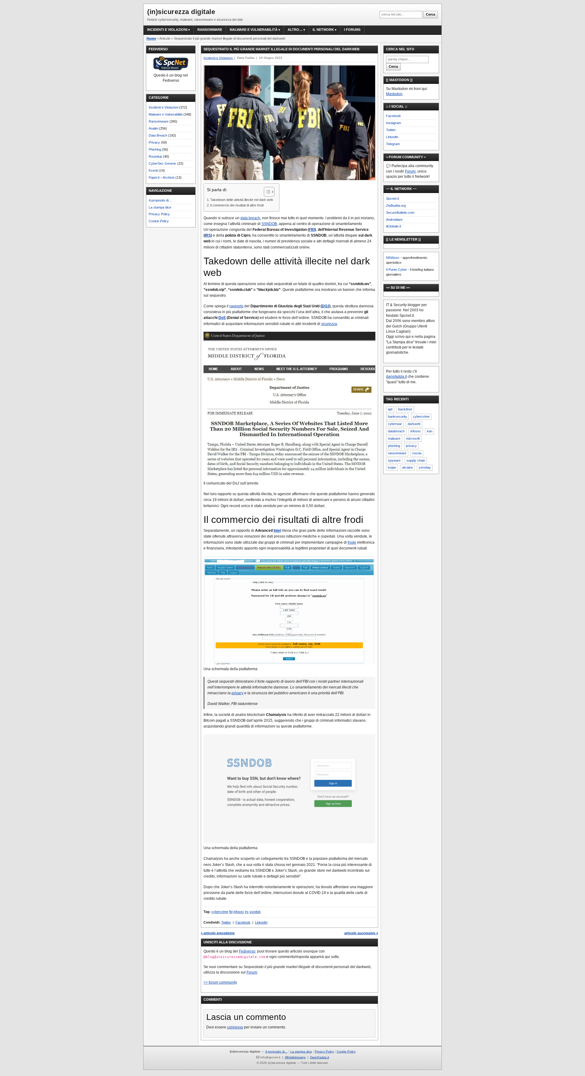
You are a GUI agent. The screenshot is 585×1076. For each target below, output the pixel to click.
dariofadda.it (396, 376)
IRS (208, 235)
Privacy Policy (159, 214)
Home (151, 38)
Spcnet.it (392, 198)
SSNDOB (269, 224)
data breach (250, 218)
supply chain (415, 460)
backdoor (405, 409)
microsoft (413, 438)
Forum (251, 972)
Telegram (393, 144)
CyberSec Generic (162, 163)
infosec (238, 911)
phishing (394, 446)
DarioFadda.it (319, 1057)
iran (429, 431)
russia (416, 453)
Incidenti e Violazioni (163, 107)
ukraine (407, 467)
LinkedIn (261, 922)
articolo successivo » (361, 933)
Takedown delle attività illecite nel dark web (241, 200)
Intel (277, 530)
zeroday (425, 467)
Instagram (393, 123)
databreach (396, 431)
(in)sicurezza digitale (181, 12)
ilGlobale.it (393, 226)
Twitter (226, 922)
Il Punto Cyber (396, 269)
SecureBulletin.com (400, 212)
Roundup (155, 156)
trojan (392, 467)
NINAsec (392, 257)
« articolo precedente (218, 933)
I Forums (352, 29)
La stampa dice (160, 207)
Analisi (153, 128)
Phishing (155, 149)
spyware (394, 460)
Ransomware (209, 29)
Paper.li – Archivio (162, 177)
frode (352, 542)
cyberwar (395, 424)
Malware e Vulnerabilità (254, 29)
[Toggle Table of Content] (266, 192)
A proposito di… (160, 200)
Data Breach (158, 135)
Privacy (154, 142)
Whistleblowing (295, 1057)
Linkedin (392, 137)
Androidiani (394, 219)
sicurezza (329, 324)
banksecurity (397, 416)
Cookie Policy (159, 221)
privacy (237, 693)
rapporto (236, 306)
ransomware (397, 453)
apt (390, 409)
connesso (235, 1027)
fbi (230, 911)
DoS (222, 318)
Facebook (243, 922)
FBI (312, 229)
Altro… (295, 29)
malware (394, 438)
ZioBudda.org (396, 205)
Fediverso (247, 951)
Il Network (323, 29)
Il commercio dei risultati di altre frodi (237, 205)
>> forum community (220, 982)
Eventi (153, 170)
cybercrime (219, 911)
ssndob (255, 911)
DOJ (325, 306)
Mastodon (394, 94)
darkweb (414, 424)
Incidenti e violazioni (167, 29)
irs (247, 911)
